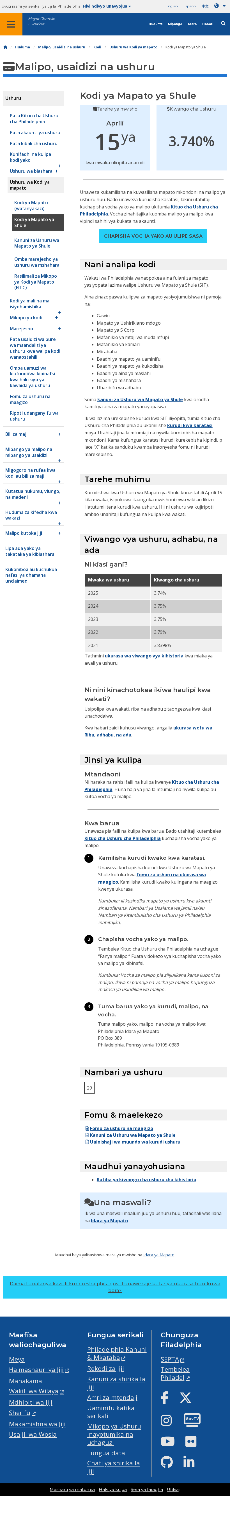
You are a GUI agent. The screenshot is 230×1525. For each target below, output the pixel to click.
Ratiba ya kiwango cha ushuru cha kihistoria (146, 1179)
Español (189, 6)
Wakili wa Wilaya (33, 1391)
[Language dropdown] (221, 5)
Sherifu (19, 1412)
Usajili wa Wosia (33, 1434)
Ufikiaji (173, 1489)
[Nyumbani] (5, 47)
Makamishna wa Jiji (37, 1424)
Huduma (155, 24)
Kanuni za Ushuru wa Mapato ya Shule (133, 1135)
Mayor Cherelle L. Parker (41, 21)
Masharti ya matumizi (72, 1489)
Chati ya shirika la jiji (113, 1467)
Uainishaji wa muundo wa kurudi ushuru (135, 1142)
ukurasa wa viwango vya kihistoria (144, 656)
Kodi (97, 47)
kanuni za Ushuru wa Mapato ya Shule (140, 399)
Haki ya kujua (113, 1489)
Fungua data (106, 1452)
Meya (17, 1359)
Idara (192, 24)
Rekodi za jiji (105, 1368)
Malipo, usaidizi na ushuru (61, 47)
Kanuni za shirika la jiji (116, 1382)
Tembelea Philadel (175, 1373)
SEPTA (170, 1359)
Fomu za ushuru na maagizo (121, 1128)
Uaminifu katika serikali (111, 1411)
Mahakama (25, 1380)
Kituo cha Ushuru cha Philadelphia (122, 838)
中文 (205, 6)
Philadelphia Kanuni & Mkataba (117, 1353)
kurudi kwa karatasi (190, 425)
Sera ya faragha (147, 1489)
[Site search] (223, 23)
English (172, 6)
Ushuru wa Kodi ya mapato (133, 47)
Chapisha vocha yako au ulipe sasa (153, 236)
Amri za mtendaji (112, 1397)
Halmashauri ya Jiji (36, 1369)
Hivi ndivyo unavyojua (105, 6)
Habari (207, 24)
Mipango (175, 24)
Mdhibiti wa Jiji (30, 1402)
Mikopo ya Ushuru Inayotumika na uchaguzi (114, 1434)
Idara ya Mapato (109, 1221)
